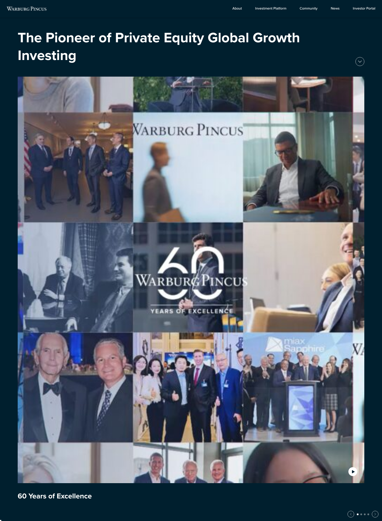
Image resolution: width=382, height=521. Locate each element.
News (335, 8)
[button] (358, 514)
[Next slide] (359, 61)
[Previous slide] (351, 514)
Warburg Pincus (26, 8)
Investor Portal (364, 8)
